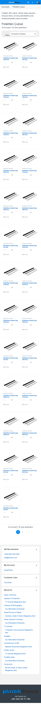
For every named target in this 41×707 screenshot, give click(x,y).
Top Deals (8, 582)
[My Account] (33, 2)
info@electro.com (10, 558)
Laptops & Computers (12, 598)
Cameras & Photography (13, 605)
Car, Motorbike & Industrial (14, 609)
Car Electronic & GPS (11, 643)
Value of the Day (10, 595)
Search (28, 2)
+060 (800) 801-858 (11, 554)
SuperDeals (8, 570)
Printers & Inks (9, 650)
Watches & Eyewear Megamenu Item (18, 647)
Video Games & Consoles (13, 619)
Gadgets (7, 636)
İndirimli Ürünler (8, 56)
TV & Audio (8, 626)
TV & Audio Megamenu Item (15, 602)
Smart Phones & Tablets (13, 612)
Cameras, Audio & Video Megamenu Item (20, 616)
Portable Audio (9, 657)
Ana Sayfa (5, 7)
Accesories (8, 664)
